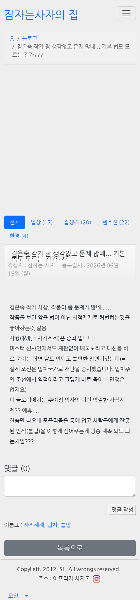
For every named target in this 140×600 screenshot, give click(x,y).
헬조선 (116, 222)
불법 (65, 525)
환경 (19, 236)
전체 (15, 222)
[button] (70, 596)
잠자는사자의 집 (41, 14)
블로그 (29, 38)
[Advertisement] (70, 137)
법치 (52, 525)
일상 (42, 222)
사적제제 (34, 525)
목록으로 (70, 548)
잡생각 (77, 222)
